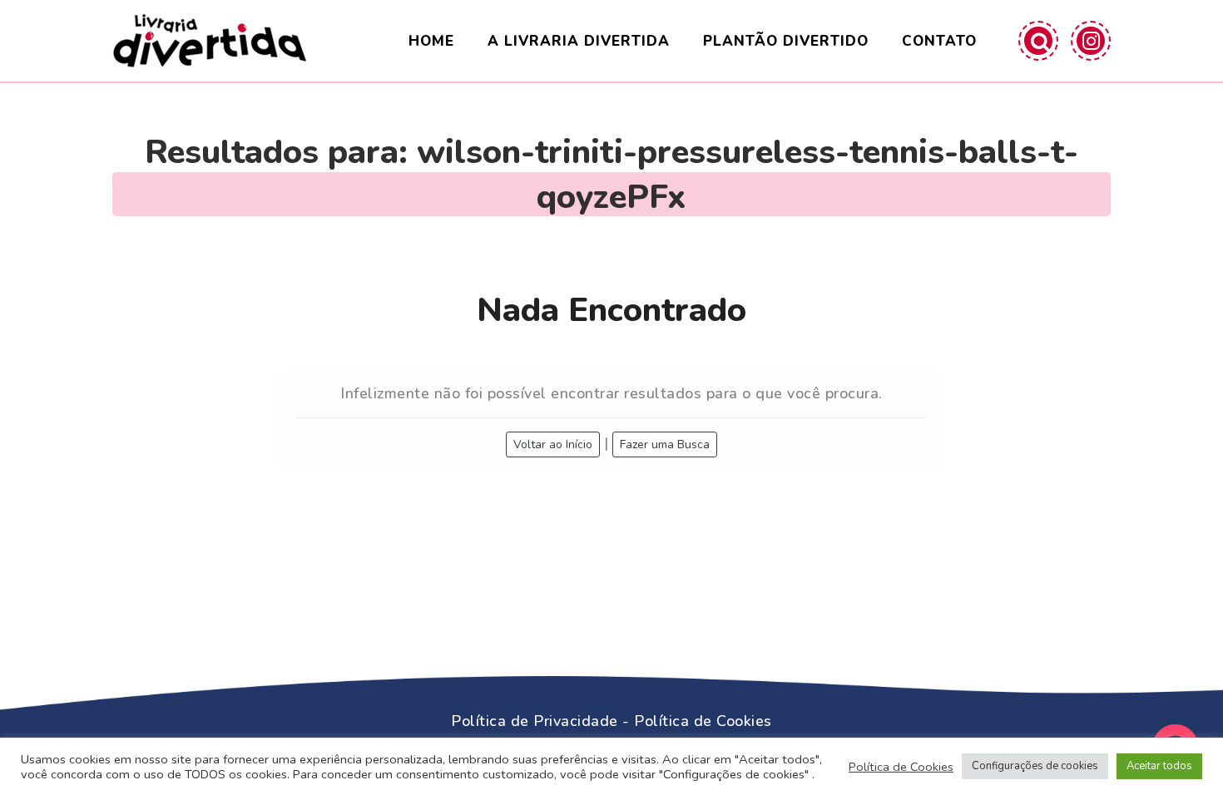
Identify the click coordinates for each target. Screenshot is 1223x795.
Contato (939, 41)
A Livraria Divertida (579, 41)
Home (431, 41)
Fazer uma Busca (665, 444)
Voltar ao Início (552, 444)
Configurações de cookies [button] (1035, 765)
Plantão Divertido (786, 41)
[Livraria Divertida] (209, 40)
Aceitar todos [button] (1159, 765)
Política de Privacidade (534, 721)
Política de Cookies (703, 721)
